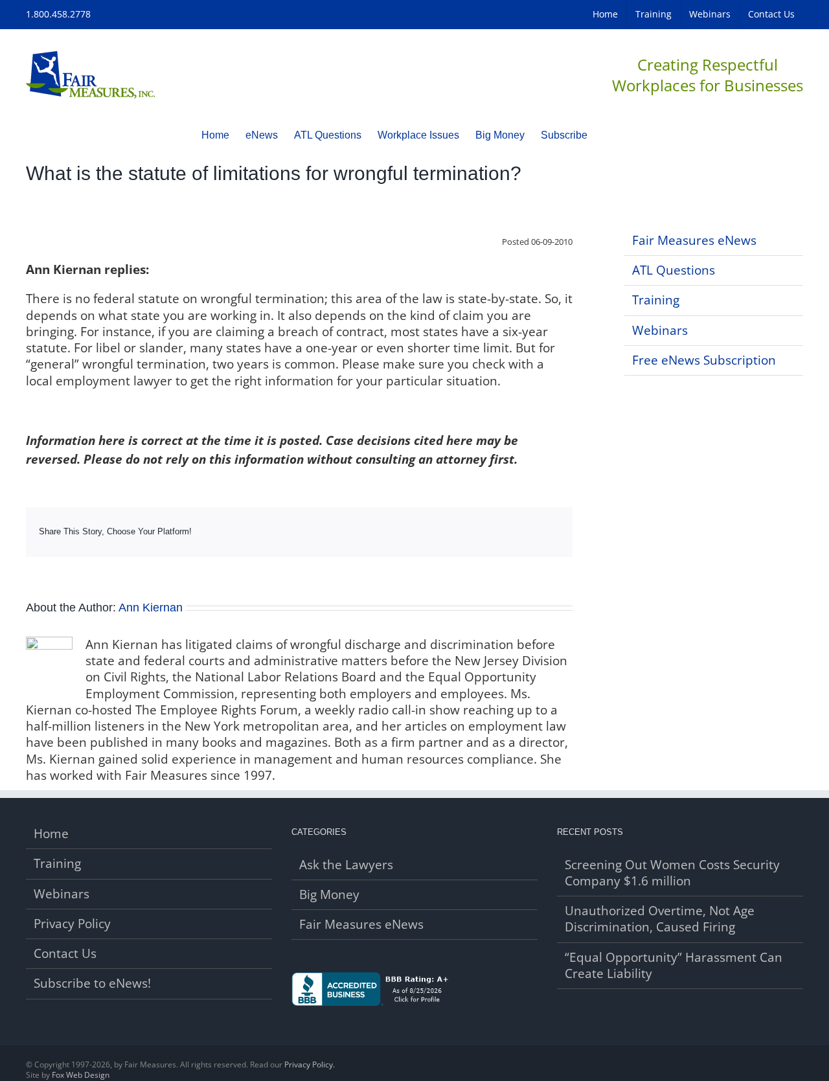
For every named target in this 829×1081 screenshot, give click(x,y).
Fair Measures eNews (694, 240)
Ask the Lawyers (346, 865)
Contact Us (65, 954)
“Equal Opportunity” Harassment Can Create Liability (673, 966)
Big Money (329, 895)
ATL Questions (673, 270)
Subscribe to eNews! (92, 983)
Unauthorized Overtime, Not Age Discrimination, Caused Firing (660, 919)
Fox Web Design (80, 1074)
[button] (607, 135)
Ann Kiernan (151, 607)
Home (51, 834)
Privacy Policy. (309, 1064)
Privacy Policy (72, 924)
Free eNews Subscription (704, 360)
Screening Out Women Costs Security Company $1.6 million (672, 873)
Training (655, 299)
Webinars (660, 330)
